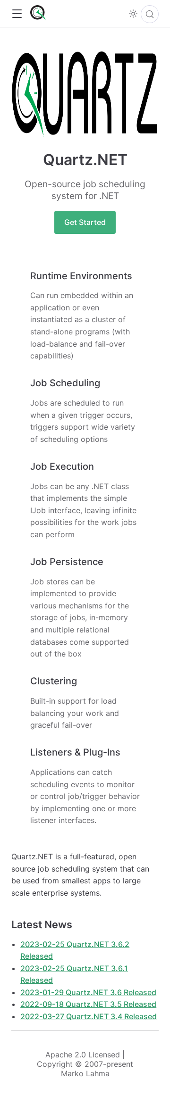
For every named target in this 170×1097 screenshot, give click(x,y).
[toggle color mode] (133, 13)
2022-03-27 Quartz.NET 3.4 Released (88, 1016)
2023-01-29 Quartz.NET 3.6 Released (88, 992)
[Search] (150, 14)
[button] (17, 14)
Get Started (85, 222)
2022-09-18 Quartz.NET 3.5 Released (88, 1004)
